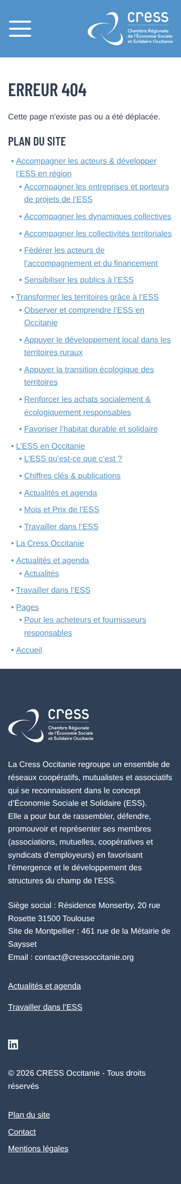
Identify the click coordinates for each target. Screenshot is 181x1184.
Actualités (41, 574)
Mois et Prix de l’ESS (61, 510)
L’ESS (50, 446)
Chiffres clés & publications (72, 476)
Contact (22, 1132)
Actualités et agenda (60, 493)
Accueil (29, 650)
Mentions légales (38, 1149)
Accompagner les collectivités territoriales (97, 234)
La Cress (50, 543)
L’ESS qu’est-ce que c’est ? (73, 459)
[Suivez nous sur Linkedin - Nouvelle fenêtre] (13, 1044)
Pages (27, 607)
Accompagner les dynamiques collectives (97, 217)
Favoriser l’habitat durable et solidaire (91, 429)
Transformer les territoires (87, 297)
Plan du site (29, 1115)
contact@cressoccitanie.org (84, 957)
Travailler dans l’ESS (61, 527)
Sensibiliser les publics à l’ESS (79, 280)
